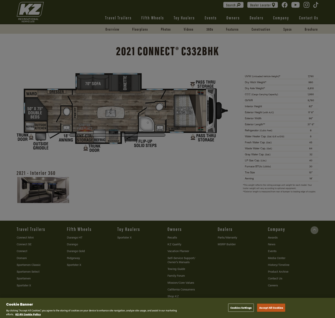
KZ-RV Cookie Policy (28, 314)
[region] (167, 308)
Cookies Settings (241, 307)
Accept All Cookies (271, 307)
